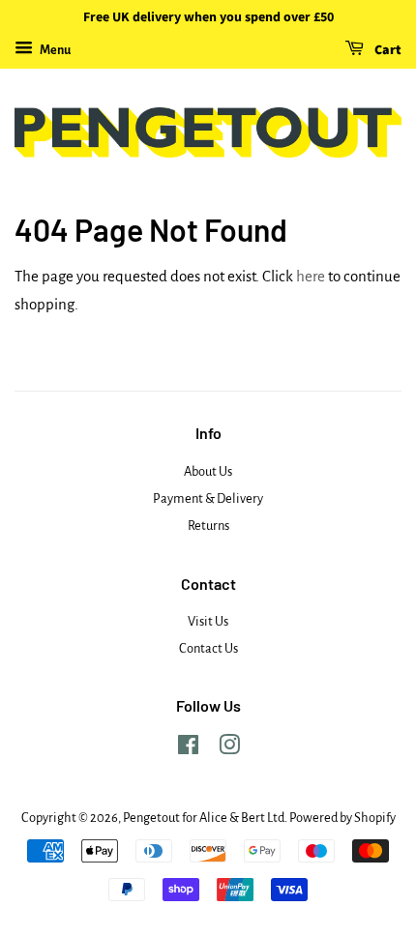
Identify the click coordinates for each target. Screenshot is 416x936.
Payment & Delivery (208, 498)
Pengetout (151, 817)
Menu (54, 50)
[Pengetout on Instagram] (229, 749)
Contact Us (208, 648)
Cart (386, 50)
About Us (208, 471)
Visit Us (208, 621)
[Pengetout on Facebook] (188, 749)
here (310, 276)
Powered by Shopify (342, 817)
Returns (208, 525)
